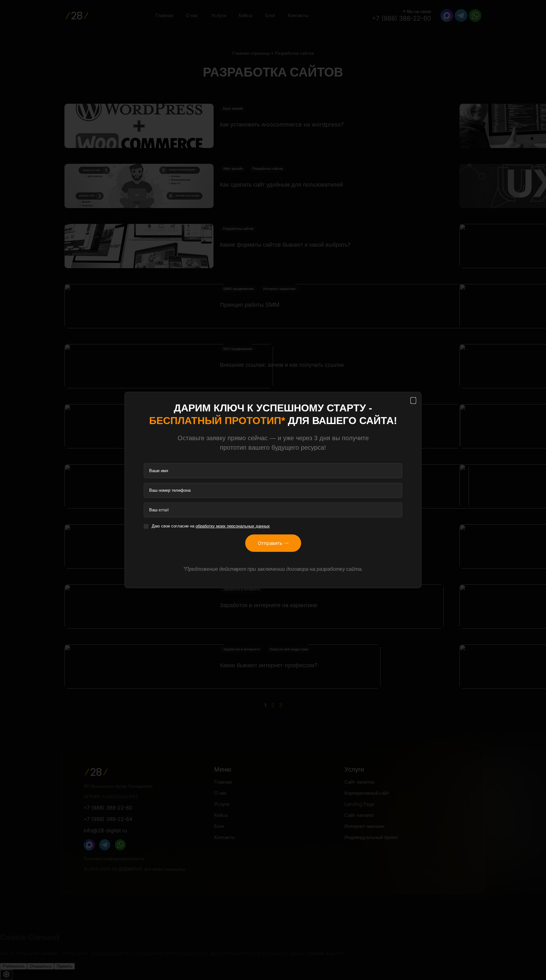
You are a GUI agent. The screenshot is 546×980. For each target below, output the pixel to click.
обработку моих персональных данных (233, 525)
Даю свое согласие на (211, 525)
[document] (273, 490)
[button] (413, 400)
